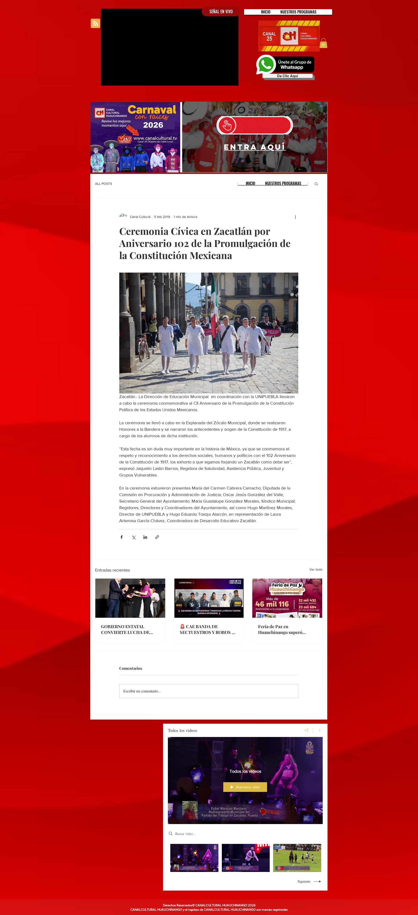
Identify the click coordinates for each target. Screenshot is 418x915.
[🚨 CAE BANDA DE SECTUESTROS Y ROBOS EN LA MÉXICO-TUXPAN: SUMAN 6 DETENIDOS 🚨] (209, 598)
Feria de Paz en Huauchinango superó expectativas (280, 629)
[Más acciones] (295, 217)
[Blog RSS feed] (95, 24)
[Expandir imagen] (208, 333)
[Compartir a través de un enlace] (157, 537)
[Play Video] (194, 858)
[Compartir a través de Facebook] (121, 537)
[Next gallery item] (292, 333)
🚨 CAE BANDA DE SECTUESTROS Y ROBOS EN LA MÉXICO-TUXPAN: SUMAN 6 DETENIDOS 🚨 (209, 629)
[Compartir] (306, 730)
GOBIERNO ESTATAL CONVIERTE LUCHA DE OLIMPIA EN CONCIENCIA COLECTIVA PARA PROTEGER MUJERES (128, 629)
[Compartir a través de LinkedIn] (145, 537)
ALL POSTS (103, 184)
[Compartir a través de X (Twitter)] (133, 537)
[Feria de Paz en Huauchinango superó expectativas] (287, 598)
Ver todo (315, 569)
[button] (298, 12)
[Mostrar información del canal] (318, 730)
